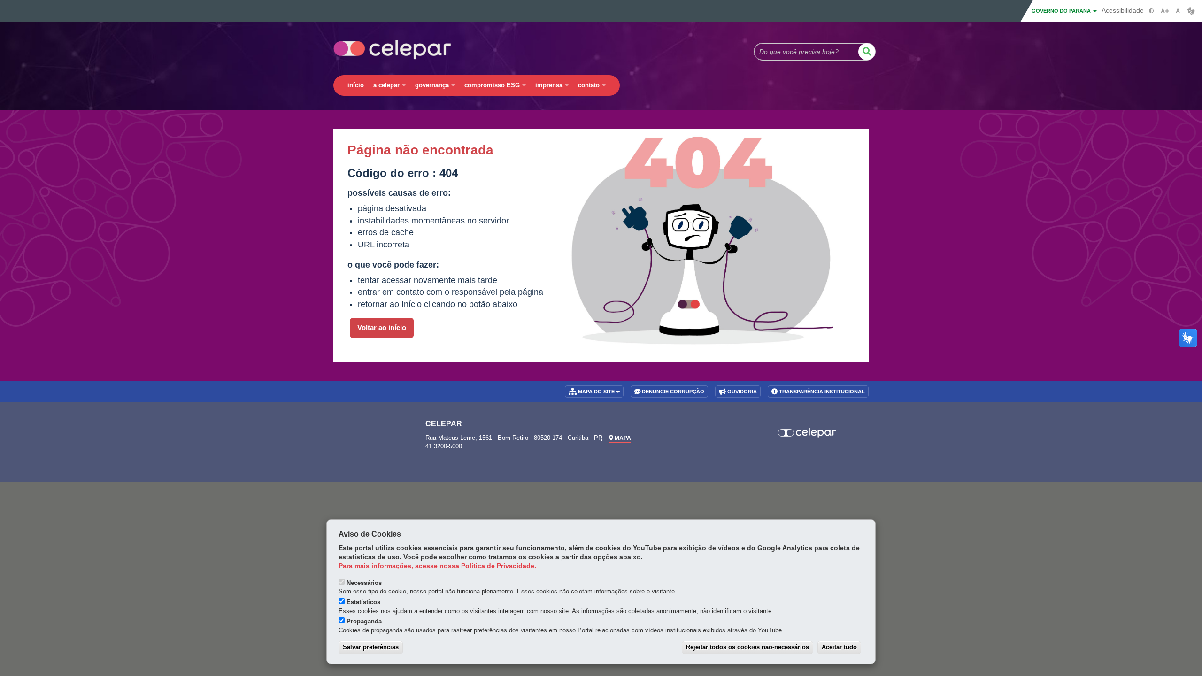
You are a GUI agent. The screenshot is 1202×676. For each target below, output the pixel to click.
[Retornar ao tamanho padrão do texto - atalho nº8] (1177, 11)
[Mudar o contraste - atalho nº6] (1151, 11)
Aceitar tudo (839, 647)
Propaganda (364, 621)
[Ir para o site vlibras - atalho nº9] (1191, 11)
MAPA (622, 438)
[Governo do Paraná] (368, 429)
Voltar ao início (381, 327)
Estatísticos (363, 602)
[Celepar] (807, 433)
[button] (866, 51)
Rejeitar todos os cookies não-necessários (747, 647)
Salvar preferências (371, 647)
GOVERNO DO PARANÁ (1062, 11)
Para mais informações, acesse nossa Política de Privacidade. (437, 565)
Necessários (364, 582)
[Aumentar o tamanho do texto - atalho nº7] (1164, 11)
